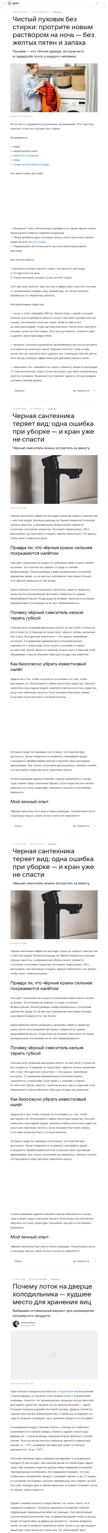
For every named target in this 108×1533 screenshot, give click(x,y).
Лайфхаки (57, 12)
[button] (54, 88)
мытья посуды (37, 241)
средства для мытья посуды (31, 164)
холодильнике (66, 1391)
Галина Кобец (28, 1323)
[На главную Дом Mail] (14, 3)
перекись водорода (26, 155)
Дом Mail (43, 1279)
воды (77, 1525)
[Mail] (9, 3)
